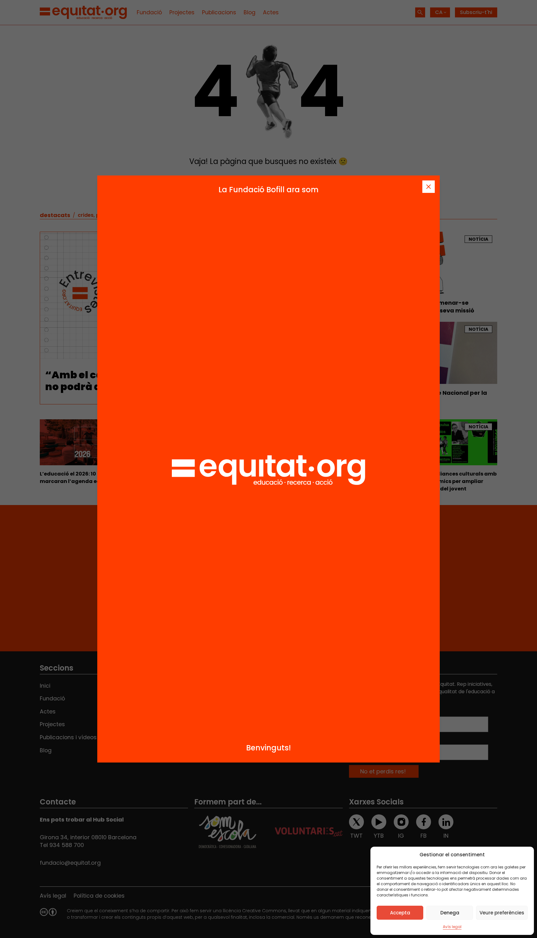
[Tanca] (428, 186)
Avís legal (452, 926)
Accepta (400, 912)
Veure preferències (502, 912)
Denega (449, 912)
